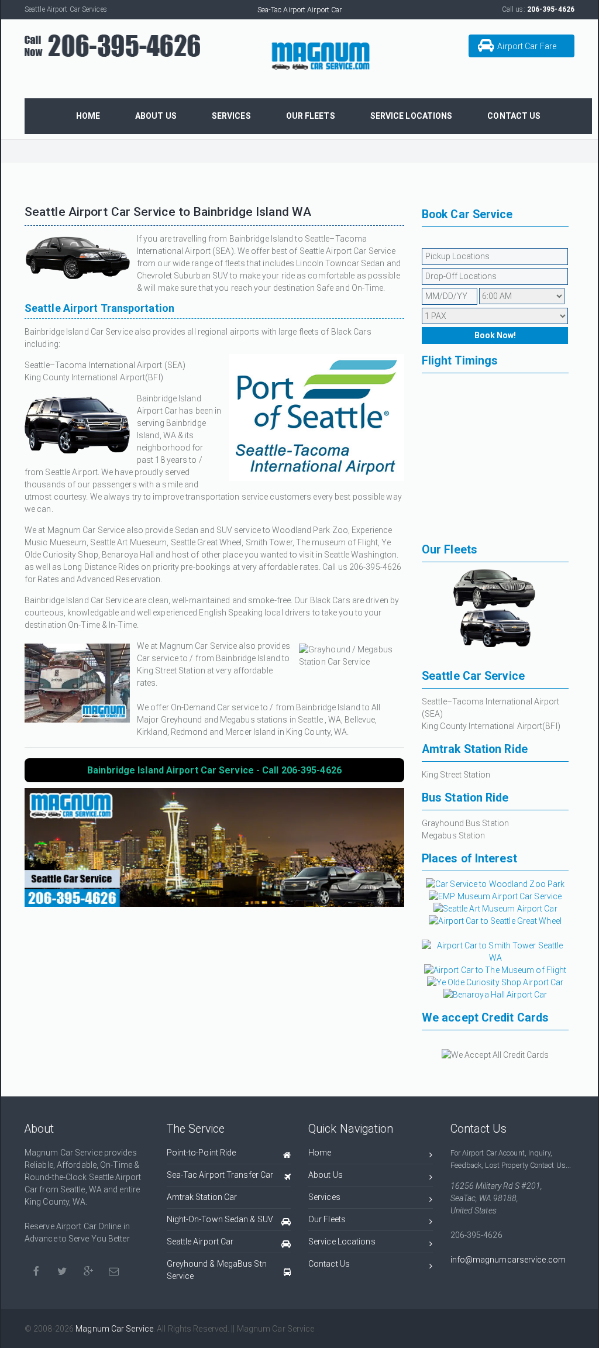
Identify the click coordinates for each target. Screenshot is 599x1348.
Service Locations (342, 1241)
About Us (325, 1175)
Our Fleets (327, 1219)
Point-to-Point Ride (201, 1152)
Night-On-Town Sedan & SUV (220, 1219)
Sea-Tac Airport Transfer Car (220, 1175)
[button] (521, 46)
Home (319, 1152)
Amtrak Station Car (202, 1197)
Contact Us (329, 1263)
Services (324, 1197)
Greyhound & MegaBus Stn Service (217, 1270)
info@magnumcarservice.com (508, 1259)
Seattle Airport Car (200, 1241)
